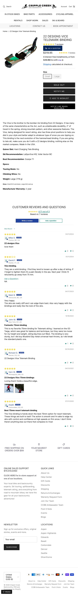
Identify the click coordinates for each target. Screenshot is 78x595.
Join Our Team (47, 501)
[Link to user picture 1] (9, 388)
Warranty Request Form (51, 497)
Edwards (45, 537)
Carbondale (46, 545)
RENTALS (18, 20)
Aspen (44, 529)
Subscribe (11, 547)
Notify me (59, 91)
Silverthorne (46, 557)
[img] (9, 234)
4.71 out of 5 (44, 211)
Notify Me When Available (59, 107)
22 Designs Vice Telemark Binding (23, 31)
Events (44, 513)
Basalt (43, 541)
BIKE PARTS (29, 14)
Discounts (45, 485)
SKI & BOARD (58, 20)
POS (15, 587)
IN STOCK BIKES (12, 14)
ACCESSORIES (45, 14)
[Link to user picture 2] (19, 388)
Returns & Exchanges (50, 493)
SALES (45, 20)
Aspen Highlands (48, 533)
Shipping (47, 64)
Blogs (43, 517)
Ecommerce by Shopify (12, 589)
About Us (45, 473)
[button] (49, 44)
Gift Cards (45, 481)
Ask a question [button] (50, 221)
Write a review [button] (27, 221)
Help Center (46, 477)
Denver (44, 549)
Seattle (44, 553)
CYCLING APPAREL (64, 14)
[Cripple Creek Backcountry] (39, 6)
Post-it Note (46, 509)
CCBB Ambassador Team (52, 505)
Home (5, 31)
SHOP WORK (32, 20)
